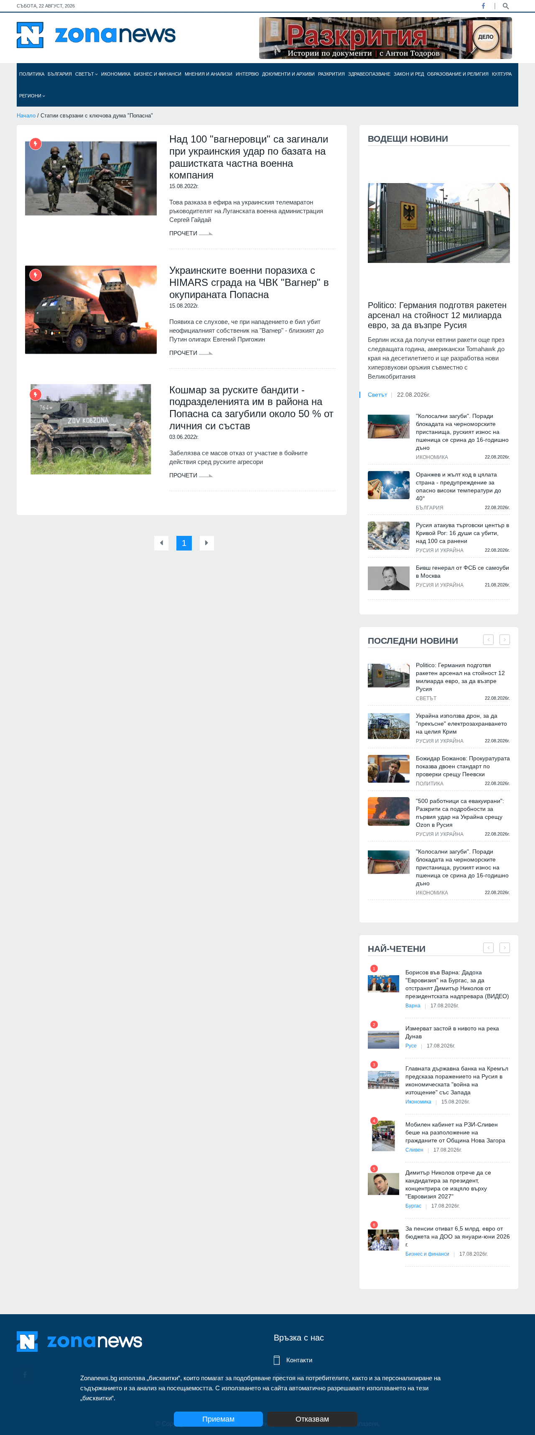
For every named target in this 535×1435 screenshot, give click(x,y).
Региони (31, 95)
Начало (26, 115)
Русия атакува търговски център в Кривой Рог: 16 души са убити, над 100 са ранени (462, 533)
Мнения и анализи (208, 73)
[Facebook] (483, 6)
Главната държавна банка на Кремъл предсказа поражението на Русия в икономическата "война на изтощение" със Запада (456, 1080)
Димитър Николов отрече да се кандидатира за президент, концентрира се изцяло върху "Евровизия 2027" (448, 1184)
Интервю (247, 73)
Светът (85, 73)
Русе (411, 1046)
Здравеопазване (369, 73)
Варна (412, 1006)
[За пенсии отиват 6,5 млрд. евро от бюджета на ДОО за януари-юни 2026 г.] (383, 1240)
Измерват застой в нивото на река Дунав (452, 1032)
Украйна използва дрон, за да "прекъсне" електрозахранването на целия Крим (461, 723)
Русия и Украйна (440, 550)
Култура (502, 73)
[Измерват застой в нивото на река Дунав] (383, 1040)
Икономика (115, 73)
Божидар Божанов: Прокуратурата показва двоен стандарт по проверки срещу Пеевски (463, 766)
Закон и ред (409, 73)
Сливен (414, 1150)
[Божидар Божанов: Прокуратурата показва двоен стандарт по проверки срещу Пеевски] (389, 768)
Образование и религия (458, 73)
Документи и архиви (288, 73)
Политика (31, 73)
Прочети (184, 233)
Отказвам (312, 1419)
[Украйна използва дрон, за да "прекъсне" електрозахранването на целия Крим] (389, 726)
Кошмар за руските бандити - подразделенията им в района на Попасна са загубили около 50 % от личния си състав (251, 407)
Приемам (218, 1419)
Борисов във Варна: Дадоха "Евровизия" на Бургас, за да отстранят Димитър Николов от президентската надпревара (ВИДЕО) (457, 984)
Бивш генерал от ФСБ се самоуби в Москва (462, 571)
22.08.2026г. (413, 394)
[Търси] (506, 5)
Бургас (413, 1206)
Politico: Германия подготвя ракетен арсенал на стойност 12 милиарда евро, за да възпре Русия (437, 315)
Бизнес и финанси (157, 73)
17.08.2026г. (445, 1006)
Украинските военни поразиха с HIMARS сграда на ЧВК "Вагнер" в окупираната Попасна (249, 282)
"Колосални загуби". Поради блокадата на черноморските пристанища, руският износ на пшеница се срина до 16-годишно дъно (462, 432)
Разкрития (331, 73)
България (60, 73)
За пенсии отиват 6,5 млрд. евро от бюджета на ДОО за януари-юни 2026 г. (457, 1236)
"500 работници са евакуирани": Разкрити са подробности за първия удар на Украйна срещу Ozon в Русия (460, 813)
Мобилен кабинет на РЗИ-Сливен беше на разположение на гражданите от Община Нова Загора (455, 1132)
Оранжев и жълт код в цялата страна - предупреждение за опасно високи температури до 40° (458, 486)
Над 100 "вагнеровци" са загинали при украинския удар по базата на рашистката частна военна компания (248, 157)
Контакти (299, 1360)
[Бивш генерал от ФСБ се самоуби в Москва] (389, 578)
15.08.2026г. (455, 1102)
